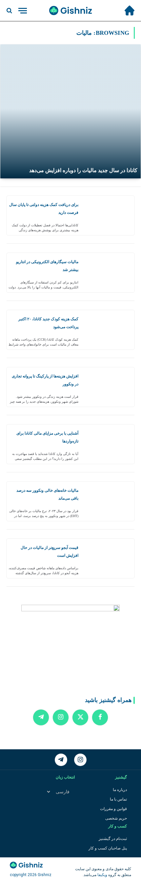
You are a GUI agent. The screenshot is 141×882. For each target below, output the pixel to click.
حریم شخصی (116, 818)
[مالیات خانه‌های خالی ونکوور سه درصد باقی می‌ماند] (108, 501)
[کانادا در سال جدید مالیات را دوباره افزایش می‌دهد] (70, 111)
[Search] (10, 10)
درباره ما (120, 789)
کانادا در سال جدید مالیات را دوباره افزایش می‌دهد (83, 170)
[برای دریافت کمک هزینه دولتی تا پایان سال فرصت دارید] (108, 215)
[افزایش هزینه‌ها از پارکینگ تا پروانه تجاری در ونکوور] (108, 387)
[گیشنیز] (70, 10)
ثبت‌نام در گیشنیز (113, 838)
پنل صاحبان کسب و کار (108, 848)
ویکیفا (101, 874)
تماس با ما (118, 799)
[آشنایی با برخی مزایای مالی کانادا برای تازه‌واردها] (108, 444)
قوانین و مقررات (113, 808)
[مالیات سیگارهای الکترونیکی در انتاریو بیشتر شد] (108, 272)
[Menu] (22, 10)
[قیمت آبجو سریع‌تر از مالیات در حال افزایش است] (108, 558)
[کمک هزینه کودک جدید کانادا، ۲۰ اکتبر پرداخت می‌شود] (108, 330)
